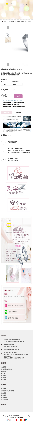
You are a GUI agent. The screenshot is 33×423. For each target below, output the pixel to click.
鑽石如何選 (14, 158)
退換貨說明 (4, 397)
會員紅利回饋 (4, 399)
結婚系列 (11, 21)
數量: (10, 89)
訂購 (18, 96)
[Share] (2, 96)
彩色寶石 (3, 375)
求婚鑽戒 (3, 367)
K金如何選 (14, 160)
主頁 (5, 21)
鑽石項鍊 (3, 371)
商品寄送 (3, 393)
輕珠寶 (3, 373)
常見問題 (3, 389)
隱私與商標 (20, 417)
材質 (2, 81)
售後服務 (3, 395)
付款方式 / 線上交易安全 (7, 391)
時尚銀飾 (3, 377)
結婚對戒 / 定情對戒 (6, 369)
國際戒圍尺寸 (15, 81)
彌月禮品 (3, 379)
